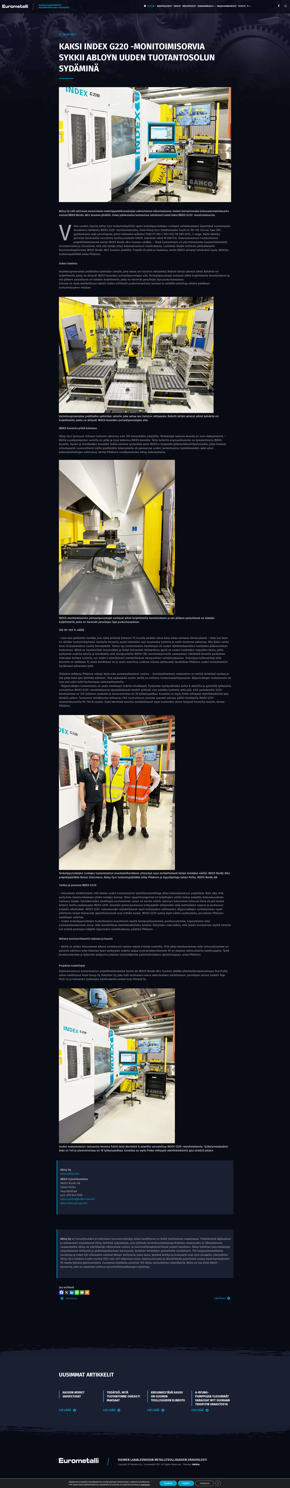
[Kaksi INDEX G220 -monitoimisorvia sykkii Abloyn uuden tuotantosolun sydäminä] (145, 144)
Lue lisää (65, 1410)
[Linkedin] (71, 1292)
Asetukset (204, 1483)
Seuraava (71, 1298)
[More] (87, 1292)
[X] (66, 1292)
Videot (177, 6)
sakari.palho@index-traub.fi (77, 1199)
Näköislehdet (164, 6)
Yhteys (241, 6)
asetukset (145, 1484)
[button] (248, 4)
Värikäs (196, 1464)
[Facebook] (61, 1292)
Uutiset (151, 6)
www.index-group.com (73, 1203)
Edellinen (220, 1298)
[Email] (82, 1292)
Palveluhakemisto (227, 6)
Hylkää (186, 1483)
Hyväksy (168, 1483)
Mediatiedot (189, 6)
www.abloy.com (69, 1173)
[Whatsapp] (77, 1292)
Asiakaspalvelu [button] (205, 6)
